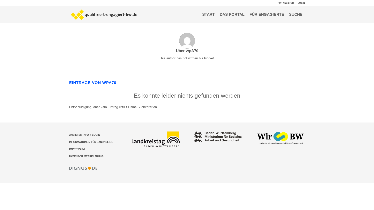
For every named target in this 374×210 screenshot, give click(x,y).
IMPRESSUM (77, 149)
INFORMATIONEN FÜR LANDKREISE (91, 142)
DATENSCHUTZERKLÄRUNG (86, 156)
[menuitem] (286, 3)
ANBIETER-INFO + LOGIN (84, 134)
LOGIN (301, 3)
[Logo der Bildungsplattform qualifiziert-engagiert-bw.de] (104, 14)
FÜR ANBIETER (286, 3)
